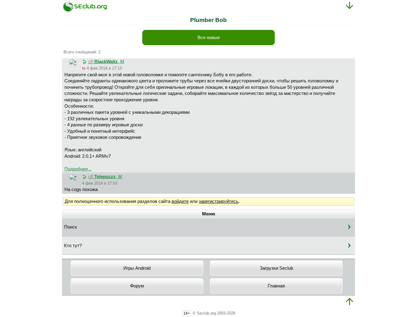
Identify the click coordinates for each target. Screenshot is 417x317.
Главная (276, 285)
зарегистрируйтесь (218, 201)
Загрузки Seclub (276, 268)
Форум (137, 285)
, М (106, 61)
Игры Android (136, 268)
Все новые (209, 37)
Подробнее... (78, 169)
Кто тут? (73, 245)
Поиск (70, 227)
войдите (180, 201)
